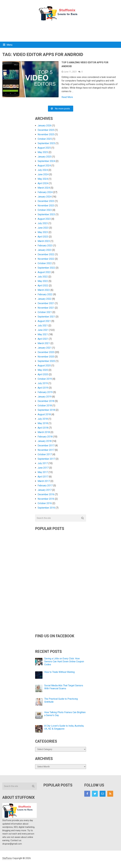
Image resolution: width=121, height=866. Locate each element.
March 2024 (44, 187)
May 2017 (43, 472)
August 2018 (44, 414)
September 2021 (46, 316)
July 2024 (43, 170)
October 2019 (45, 378)
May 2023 (43, 232)
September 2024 (46, 161)
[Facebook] (87, 794)
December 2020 (46, 352)
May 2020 (43, 370)
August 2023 (44, 218)
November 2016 (46, 498)
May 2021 (43, 334)
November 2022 (46, 258)
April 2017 (43, 476)
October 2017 (45, 454)
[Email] (103, 794)
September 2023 (46, 214)
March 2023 (44, 241)
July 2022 (43, 276)
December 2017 (46, 445)
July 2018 (43, 418)
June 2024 (43, 174)
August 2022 (44, 272)
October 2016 (45, 503)
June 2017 (43, 467)
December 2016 (46, 494)
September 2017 (46, 458)
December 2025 (46, 130)
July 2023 (43, 223)
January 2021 (44, 347)
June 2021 (43, 330)
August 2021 (44, 321)
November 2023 (46, 205)
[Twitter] (95, 794)
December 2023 (46, 201)
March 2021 (44, 343)
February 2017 (45, 485)
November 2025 (46, 134)
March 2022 (44, 290)
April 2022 (43, 285)
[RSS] (110, 794)
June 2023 (43, 227)
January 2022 (44, 298)
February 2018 (45, 436)
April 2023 (43, 236)
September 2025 (46, 143)
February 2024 (45, 192)
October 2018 (45, 405)
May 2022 (43, 281)
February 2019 (45, 392)
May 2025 (43, 152)
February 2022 (45, 294)
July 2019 (43, 383)
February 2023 (45, 245)
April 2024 (43, 183)
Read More (67, 97)
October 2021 (45, 312)
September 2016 (46, 507)
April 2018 (43, 427)
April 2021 (43, 338)
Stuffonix (7, 858)
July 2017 (43, 463)
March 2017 (44, 481)
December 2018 (46, 401)
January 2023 (44, 250)
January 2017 (44, 490)
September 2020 (46, 361)
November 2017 (46, 450)
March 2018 (44, 432)
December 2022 (46, 254)
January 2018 (44, 441)
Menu (9, 44)
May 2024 (43, 178)
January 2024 (44, 196)
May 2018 (43, 423)
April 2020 (43, 374)
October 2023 (45, 210)
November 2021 (46, 307)
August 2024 (44, 165)
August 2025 (44, 147)
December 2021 (46, 303)
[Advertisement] (60, 30)
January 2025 (44, 156)
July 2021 (43, 325)
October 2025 (45, 138)
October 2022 (45, 263)
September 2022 (46, 267)
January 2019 (44, 396)
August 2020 (44, 365)
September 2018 (46, 410)
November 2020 (46, 356)
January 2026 (44, 125)
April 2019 (43, 387)
